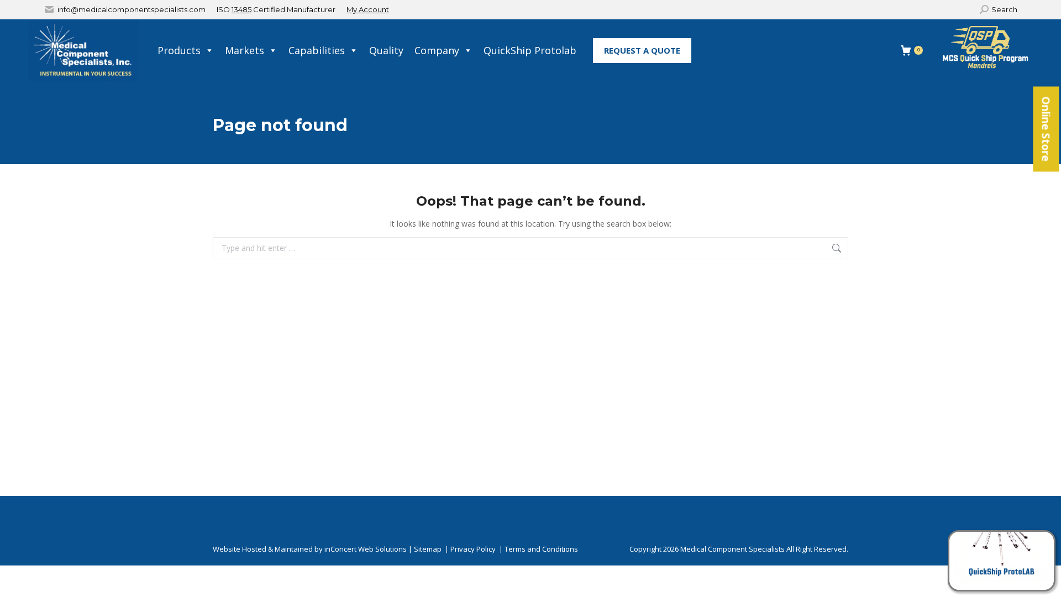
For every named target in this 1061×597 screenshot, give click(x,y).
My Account (367, 9)
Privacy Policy (473, 549)
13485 (241, 9)
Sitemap (428, 549)
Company (436, 50)
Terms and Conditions (541, 549)
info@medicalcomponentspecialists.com (131, 9)
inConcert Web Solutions (365, 549)
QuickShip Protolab (530, 50)
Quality (386, 50)
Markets (244, 50)
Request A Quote (642, 50)
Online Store (1046, 129)
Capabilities (316, 50)
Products (179, 50)
